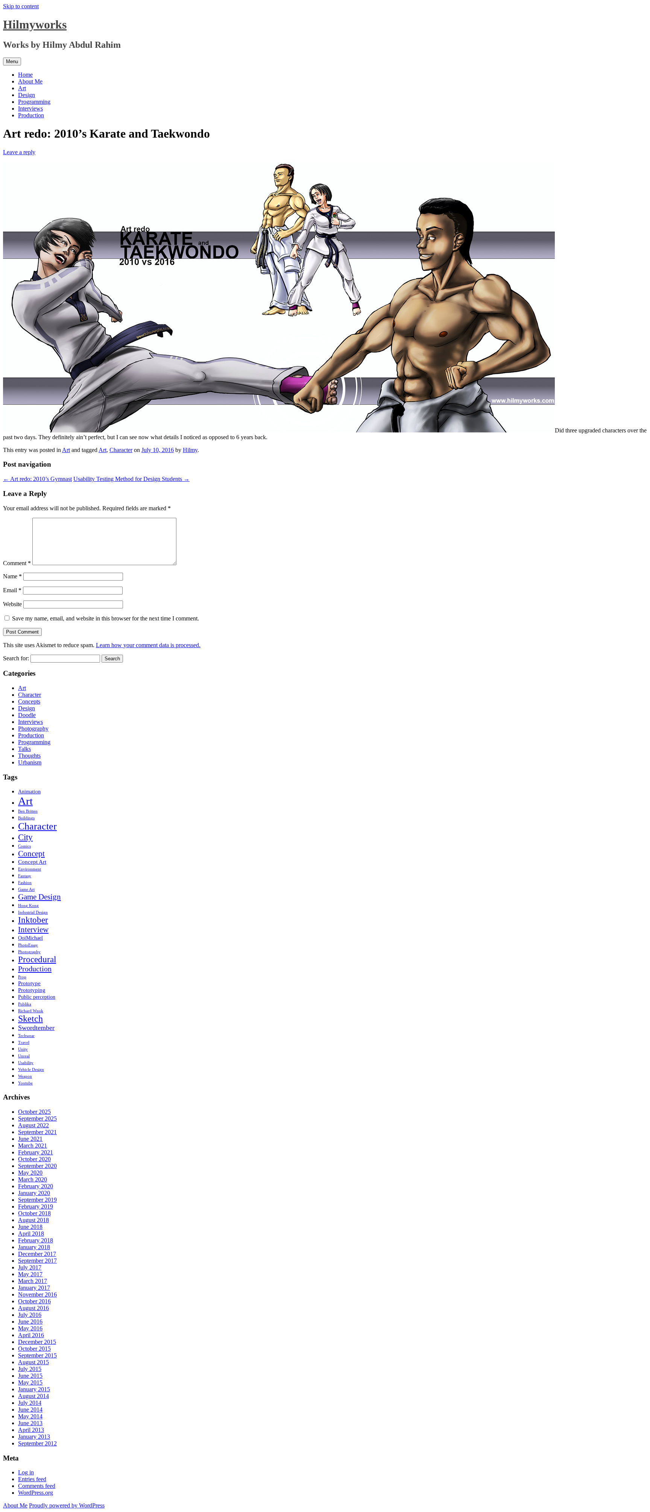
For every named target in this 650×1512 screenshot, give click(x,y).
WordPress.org (35, 1492)
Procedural (37, 959)
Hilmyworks (35, 24)
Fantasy (24, 876)
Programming (34, 102)
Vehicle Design (31, 1070)
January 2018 (34, 1247)
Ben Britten (28, 811)
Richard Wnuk (30, 1011)
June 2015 (30, 1375)
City (25, 837)
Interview (33, 929)
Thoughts (29, 755)
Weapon (25, 1076)
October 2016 (34, 1301)
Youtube (25, 1083)
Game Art (26, 889)
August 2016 (33, 1308)
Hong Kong (28, 906)
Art (22, 88)
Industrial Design (33, 912)
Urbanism (29, 762)
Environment (29, 869)
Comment (17, 563)
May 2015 (30, 1382)
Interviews (30, 108)
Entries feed (32, 1479)
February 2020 (35, 1186)
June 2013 (30, 1423)
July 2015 (29, 1369)
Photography (33, 728)
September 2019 (37, 1200)
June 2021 (30, 1139)
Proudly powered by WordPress (67, 1505)
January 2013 (34, 1436)
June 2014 (30, 1409)
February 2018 (35, 1240)
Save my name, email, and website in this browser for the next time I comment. (105, 618)
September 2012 (37, 1443)
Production (31, 115)
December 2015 (37, 1342)
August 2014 (33, 1396)
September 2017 (37, 1260)
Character (120, 450)
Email (12, 590)
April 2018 (31, 1233)
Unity (23, 1049)
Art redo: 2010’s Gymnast (37, 479)
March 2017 (32, 1281)
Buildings (26, 818)
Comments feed (36, 1486)
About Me (30, 81)
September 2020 (37, 1166)
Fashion (25, 883)
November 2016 (37, 1294)
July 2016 (29, 1315)
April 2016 (31, 1335)
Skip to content (21, 6)
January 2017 (34, 1288)
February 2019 (35, 1206)
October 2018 (34, 1213)
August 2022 (33, 1125)
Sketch (30, 1019)
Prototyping (32, 990)
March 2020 (32, 1179)
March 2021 (32, 1145)
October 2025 (34, 1112)
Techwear (26, 1036)
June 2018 (30, 1227)
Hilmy (190, 450)
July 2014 (29, 1403)
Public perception (36, 997)
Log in (26, 1472)
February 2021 (35, 1152)
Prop (22, 977)
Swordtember (36, 1027)
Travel (23, 1042)
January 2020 (34, 1193)
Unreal (24, 1056)
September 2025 (37, 1118)
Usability (25, 1063)
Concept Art (32, 861)
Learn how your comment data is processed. (148, 645)
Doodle (27, 715)
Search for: (16, 658)
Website (12, 604)
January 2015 (34, 1389)
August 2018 (33, 1220)
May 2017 (30, 1274)
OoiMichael (30, 938)
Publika (24, 1004)
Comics (24, 846)
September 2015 (37, 1355)
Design (26, 95)
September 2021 (37, 1132)
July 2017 (29, 1267)
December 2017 (37, 1254)
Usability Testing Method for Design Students (131, 479)
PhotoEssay (28, 945)
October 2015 (34, 1348)
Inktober (33, 920)
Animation (29, 792)
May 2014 (30, 1416)
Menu (12, 61)
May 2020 (30, 1172)
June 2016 (30, 1321)
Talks (24, 749)
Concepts (29, 701)
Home (25, 74)
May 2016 (30, 1328)
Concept (31, 853)
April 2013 (31, 1430)
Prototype (29, 983)
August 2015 (33, 1362)
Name (12, 576)
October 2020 (34, 1159)
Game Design (39, 896)
